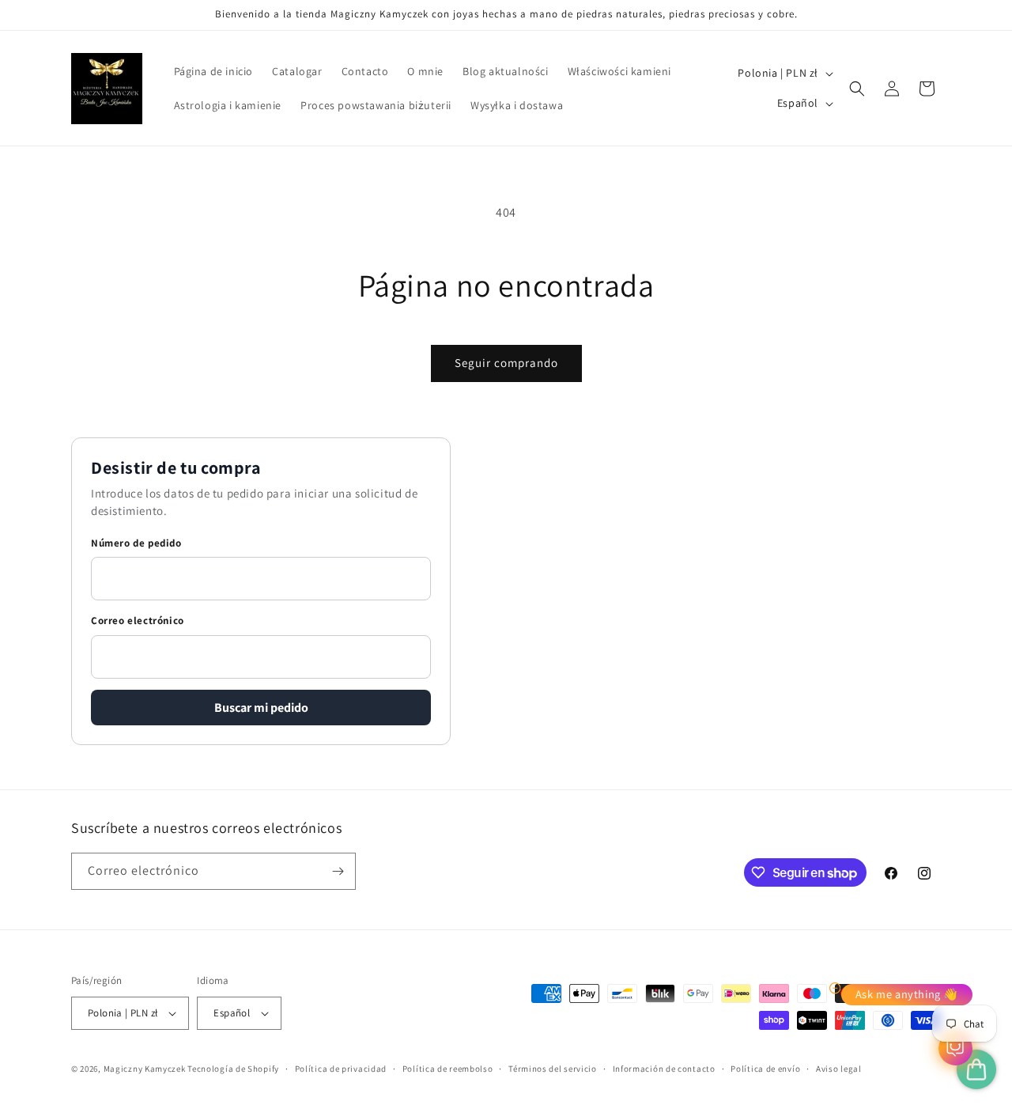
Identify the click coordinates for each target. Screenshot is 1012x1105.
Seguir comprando (506, 362)
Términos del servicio (552, 1068)
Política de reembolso (447, 1068)
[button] (857, 88)
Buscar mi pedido (261, 707)
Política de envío (765, 1068)
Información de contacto (664, 1068)
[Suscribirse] (337, 871)
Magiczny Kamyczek (146, 1068)
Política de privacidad (341, 1068)
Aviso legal (839, 1068)
